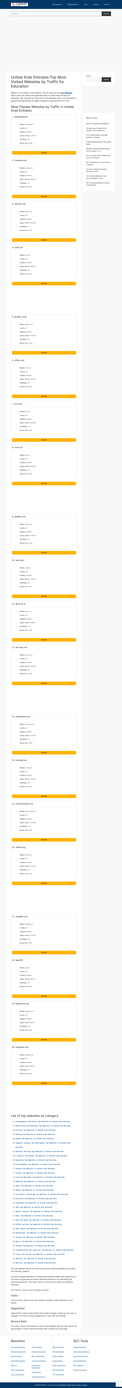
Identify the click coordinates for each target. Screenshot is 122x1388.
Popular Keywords (79, 1347)
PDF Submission (58, 1370)
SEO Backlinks (57, 4)
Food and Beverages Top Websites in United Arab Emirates (40, 1177)
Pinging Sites (36, 1372)
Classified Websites (18, 1347)
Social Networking (38, 1377)
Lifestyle (96, 4)
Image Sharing (57, 1361)
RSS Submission (58, 1347)
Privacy (78, 1385)
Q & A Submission (17, 1374)
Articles (106, 4)
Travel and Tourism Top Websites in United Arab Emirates (40, 1254)
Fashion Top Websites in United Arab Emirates (35, 1168)
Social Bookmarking (18, 1361)
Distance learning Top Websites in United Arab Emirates (40, 1151)
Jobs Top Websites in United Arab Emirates (34, 1207)
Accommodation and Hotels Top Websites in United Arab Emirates (43, 1121)
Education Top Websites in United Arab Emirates (36, 1160)
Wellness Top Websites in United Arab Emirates (36, 1263)
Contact (84, 1385)
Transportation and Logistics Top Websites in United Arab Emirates (45, 1250)
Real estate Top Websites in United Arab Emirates (37, 1228)
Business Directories (18, 1352)
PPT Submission (58, 1374)
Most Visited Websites (81, 1352)
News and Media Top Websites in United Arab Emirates (38, 1220)
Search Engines (16, 1356)
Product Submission (39, 1352)
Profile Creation (58, 1356)
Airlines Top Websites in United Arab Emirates (36, 1130)
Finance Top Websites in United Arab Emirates (35, 1173)
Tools (85, 4)
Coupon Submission (39, 1361)
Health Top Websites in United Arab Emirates (35, 1190)
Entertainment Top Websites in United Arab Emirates (38, 1164)
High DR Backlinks (79, 1361)
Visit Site (44, 153)
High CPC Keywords (80, 1356)
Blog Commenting (38, 1356)
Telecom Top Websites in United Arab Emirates (35, 1246)
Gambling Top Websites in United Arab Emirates (36, 1181)
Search (106, 14)
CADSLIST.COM (65, 1385)
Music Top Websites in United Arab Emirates (34, 1216)
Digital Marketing (72, 4)
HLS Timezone (78, 1365)
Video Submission (58, 1365)
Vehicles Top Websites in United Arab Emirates (36, 1258)
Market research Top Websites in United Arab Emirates (39, 1211)
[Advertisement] (61, 30)
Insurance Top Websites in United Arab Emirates (36, 1198)
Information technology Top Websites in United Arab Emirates (42, 1194)
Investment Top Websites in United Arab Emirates (37, 1203)
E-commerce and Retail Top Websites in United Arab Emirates (41, 1156)
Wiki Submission (58, 1352)
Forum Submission (17, 1370)
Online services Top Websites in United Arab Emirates (39, 1224)
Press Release (37, 1347)
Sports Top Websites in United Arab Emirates (35, 1241)
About (73, 1385)
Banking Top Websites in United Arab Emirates (35, 1134)
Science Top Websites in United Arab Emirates (35, 1237)
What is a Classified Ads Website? (97, 124)
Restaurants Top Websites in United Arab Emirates (37, 1233)
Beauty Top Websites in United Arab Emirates (35, 1139)
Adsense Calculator (80, 1370)
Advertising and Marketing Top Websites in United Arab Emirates (43, 1126)
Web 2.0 (14, 1365)
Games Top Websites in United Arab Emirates (34, 1186)
